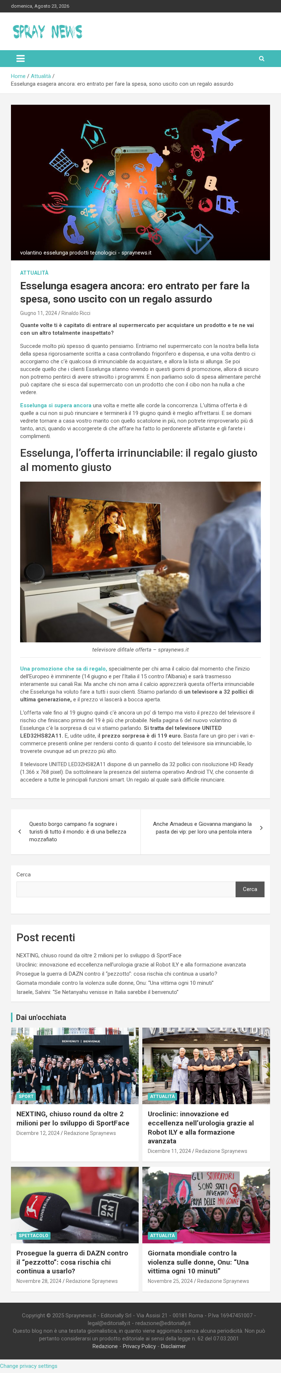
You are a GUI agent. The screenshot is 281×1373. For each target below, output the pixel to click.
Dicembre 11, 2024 (169, 1151)
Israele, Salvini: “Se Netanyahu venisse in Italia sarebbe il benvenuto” (97, 992)
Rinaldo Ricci (75, 313)
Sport (26, 1096)
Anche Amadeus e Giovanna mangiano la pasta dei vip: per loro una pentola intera (202, 828)
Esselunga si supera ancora (55, 405)
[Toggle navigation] (20, 58)
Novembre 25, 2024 (170, 1281)
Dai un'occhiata (41, 1017)
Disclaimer (173, 1346)
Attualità (34, 273)
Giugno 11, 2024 (38, 313)
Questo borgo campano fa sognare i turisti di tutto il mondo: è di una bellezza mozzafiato (77, 832)
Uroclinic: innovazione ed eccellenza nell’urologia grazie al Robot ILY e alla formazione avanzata (131, 964)
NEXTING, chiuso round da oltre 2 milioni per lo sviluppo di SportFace (98, 955)
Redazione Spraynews (90, 1133)
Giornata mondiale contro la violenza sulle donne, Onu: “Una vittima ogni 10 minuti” (115, 983)
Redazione (105, 1346)
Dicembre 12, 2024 (38, 1133)
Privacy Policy (139, 1346)
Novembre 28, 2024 (38, 1281)
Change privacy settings (28, 1366)
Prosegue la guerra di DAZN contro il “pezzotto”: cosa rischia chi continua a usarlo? (116, 974)
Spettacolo (33, 1235)
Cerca (23, 874)
